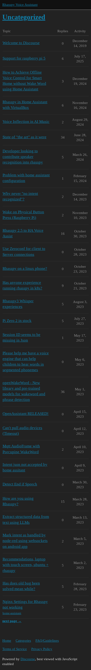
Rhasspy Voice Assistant (20, 5)
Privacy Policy (41, 649)
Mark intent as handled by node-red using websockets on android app (25, 541)
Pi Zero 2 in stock (17, 320)
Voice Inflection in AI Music (26, 121)
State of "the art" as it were (24, 137)
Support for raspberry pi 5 (24, 58)
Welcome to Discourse (21, 43)
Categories (23, 640)
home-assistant (12, 613)
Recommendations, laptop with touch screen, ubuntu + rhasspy (26, 565)
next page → (11, 621)
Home (6, 640)
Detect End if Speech (20, 484)
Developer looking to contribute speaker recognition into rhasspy (23, 156)
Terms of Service (14, 649)
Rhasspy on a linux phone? (25, 268)
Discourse (28, 659)
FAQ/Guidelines (47, 640)
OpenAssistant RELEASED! (26, 413)
